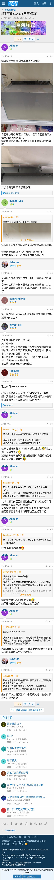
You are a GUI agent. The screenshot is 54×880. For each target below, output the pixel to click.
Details (5, 860)
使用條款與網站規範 (36, 841)
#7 (51, 423)
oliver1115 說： (10, 571)
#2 (51, 211)
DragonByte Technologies (34, 857)
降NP (10, 736)
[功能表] (4, 3)
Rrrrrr (10, 775)
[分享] (47, 56)
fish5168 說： (9, 482)
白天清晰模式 (10, 836)
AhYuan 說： (9, 217)
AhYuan (7, 17)
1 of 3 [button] (18, 39)
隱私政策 (6, 844)
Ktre (9, 788)
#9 (51, 529)
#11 (51, 621)
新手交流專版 (17, 726)
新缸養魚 (12, 760)
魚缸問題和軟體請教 (17, 772)
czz (8, 726)
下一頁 (27, 39)
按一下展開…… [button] (27, 239)
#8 (51, 477)
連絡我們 (6, 841)
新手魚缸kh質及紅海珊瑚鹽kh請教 (25, 785)
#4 (51, 309)
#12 (51, 670)
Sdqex (10, 751)
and (12, 193)
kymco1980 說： (11, 429)
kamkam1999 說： (12, 535)
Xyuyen (10, 739)
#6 (51, 381)
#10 (51, 566)
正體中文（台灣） (29, 836)
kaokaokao (12, 800)
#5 (51, 335)
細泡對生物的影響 (16, 748)
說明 (14, 844)
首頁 (21, 844)
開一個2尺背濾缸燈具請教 (20, 809)
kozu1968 (11, 812)
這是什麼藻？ (14, 723)
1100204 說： (10, 627)
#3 (51, 273)
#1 (51, 56)
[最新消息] (50, 3)
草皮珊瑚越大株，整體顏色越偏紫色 (26, 797)
